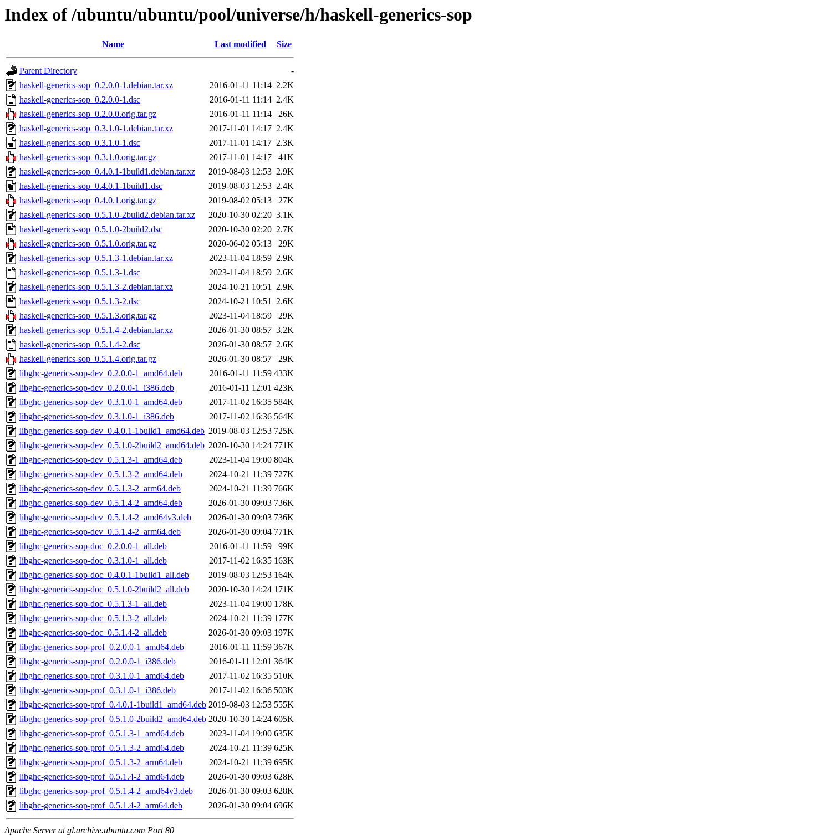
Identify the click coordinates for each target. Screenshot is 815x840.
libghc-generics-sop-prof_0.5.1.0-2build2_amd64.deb (112, 719)
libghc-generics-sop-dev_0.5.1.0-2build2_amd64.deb (112, 445)
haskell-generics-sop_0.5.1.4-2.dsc (79, 344)
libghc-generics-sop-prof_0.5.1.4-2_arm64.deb (100, 805)
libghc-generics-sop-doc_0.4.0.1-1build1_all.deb (104, 575)
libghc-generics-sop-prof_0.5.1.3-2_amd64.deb (101, 747)
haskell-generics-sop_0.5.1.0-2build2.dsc (90, 229)
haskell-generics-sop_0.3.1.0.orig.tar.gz (87, 157)
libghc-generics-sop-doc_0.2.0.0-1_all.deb (93, 546)
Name (113, 44)
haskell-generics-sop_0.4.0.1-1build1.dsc (90, 186)
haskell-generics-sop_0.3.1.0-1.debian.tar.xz (96, 128)
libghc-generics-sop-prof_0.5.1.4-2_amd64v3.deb (106, 791)
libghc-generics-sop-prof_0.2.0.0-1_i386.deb (97, 661)
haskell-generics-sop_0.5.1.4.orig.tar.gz (87, 358)
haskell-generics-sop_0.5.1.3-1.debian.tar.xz (96, 258)
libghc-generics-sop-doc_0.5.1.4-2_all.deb (93, 632)
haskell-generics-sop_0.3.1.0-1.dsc (79, 142)
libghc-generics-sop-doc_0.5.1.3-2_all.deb (93, 618)
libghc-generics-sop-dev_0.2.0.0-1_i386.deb (96, 387)
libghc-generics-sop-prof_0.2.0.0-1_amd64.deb (101, 647)
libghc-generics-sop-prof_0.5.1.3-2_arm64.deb (100, 762)
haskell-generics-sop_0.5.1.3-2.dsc (79, 301)
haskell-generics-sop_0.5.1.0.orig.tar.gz (87, 243)
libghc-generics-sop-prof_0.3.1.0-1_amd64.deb (101, 675)
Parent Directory (48, 70)
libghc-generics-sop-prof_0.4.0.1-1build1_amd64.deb (112, 704)
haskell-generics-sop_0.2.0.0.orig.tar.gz (87, 114)
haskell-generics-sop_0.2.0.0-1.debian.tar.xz (96, 85)
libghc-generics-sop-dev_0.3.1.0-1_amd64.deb (100, 402)
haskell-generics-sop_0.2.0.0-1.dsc (79, 99)
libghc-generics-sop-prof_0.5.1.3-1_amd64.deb (101, 733)
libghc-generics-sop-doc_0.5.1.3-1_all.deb (93, 603)
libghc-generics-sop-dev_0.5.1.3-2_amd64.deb (100, 474)
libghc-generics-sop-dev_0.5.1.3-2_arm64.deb (100, 488)
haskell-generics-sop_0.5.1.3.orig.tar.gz (87, 315)
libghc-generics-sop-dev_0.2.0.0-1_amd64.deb (100, 373)
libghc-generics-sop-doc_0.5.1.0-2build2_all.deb (104, 589)
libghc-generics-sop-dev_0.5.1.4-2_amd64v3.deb (105, 517)
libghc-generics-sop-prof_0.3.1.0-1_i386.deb (97, 690)
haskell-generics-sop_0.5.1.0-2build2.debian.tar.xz (107, 214)
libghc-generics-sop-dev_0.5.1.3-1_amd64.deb (100, 459)
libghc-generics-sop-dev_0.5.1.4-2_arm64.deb (100, 531)
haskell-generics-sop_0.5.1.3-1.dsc (79, 272)
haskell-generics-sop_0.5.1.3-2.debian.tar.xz (96, 286)
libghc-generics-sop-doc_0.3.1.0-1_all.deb (93, 560)
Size (284, 44)
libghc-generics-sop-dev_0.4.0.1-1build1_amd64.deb (112, 431)
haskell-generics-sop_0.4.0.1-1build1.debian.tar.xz (107, 171)
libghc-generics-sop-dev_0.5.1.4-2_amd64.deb (100, 503)
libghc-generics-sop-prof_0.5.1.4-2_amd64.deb (101, 776)
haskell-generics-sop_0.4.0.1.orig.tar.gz (87, 200)
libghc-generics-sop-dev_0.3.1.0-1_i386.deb (96, 416)
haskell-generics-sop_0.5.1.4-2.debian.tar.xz (96, 330)
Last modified (240, 44)
